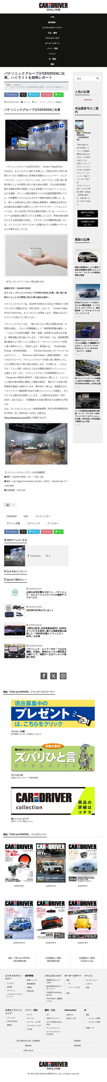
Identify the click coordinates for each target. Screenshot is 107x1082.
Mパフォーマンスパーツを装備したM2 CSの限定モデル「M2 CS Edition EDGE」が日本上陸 (87, 381)
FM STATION (12, 1021)
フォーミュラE (74, 987)
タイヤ (29, 1015)
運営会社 (28, 1046)
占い (48, 1015)
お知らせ (69, 1015)
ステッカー (11, 1018)
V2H (26, 516)
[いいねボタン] (7, 505)
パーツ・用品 (52, 48)
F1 (69, 984)
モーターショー (92, 980)
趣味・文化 (50, 1010)
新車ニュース (32, 980)
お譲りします (71, 1018)
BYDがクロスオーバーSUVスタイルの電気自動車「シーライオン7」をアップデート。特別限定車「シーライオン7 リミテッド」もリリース (87, 307)
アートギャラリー (53, 1028)
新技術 (9, 987)
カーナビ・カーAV (34, 1022)
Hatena (34, 94)
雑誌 (87, 1015)
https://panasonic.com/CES (17, 417)
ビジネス (10, 983)
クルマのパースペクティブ (14, 995)
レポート (89, 984)
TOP (52, 17)
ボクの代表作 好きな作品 (54, 1023)
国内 (68, 993)
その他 (29, 1029)
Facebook (12, 94)
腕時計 (9, 1025)
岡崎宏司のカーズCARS (53, 981)
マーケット (11, 990)
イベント (52, 54)
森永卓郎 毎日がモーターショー (54, 987)
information (70, 1010)
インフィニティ (43, 516)
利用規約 (77, 1041)
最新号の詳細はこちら (88, 213)
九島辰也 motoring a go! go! (54, 993)
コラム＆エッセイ (52, 38)
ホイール (30, 1018)
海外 (68, 980)
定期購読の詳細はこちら (88, 223)
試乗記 (29, 987)
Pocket (47, 94)
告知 (87, 987)
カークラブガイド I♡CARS (53, 1033)
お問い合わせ (28, 1050)
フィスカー (52, 523)
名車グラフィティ (53, 1018)
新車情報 (51, 22)
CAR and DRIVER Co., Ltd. (51, 1074)
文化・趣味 (52, 33)
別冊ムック (90, 1028)
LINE (59, 94)
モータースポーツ (52, 43)
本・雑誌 (52, 59)
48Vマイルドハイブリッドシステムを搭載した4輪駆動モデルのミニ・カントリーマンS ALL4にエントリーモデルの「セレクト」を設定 (87, 345)
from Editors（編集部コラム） (54, 999)
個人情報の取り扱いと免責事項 (28, 1041)
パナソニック (33, 523)
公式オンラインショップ (13, 1012)
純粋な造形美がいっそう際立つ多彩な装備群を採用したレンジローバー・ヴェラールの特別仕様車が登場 (87, 271)
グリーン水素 (13, 523)
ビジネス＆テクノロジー (52, 27)
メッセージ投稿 (94, 1018)
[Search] (97, 78)
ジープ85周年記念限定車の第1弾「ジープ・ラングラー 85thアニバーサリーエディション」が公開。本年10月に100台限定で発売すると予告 (87, 416)
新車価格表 (31, 984)
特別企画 (30, 991)
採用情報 (77, 1046)
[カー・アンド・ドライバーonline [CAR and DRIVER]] (53, 6)
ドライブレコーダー (34, 1025)
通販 (52, 64)
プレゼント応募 (94, 1022)
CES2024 (12, 516)
